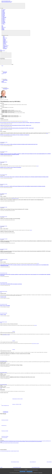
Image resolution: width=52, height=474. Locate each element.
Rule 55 (47, 133)
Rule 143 (38, 263)
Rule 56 (13, 198)
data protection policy (30, 472)
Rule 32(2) (35, 325)
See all (1, 227)
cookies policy (35, 472)
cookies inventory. (40, 472)
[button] (27, 68)
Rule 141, (6, 334)
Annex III (8, 334)
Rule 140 (4, 334)
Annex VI (17, 198)
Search (1, 51)
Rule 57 (15, 198)
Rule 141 (35, 343)
